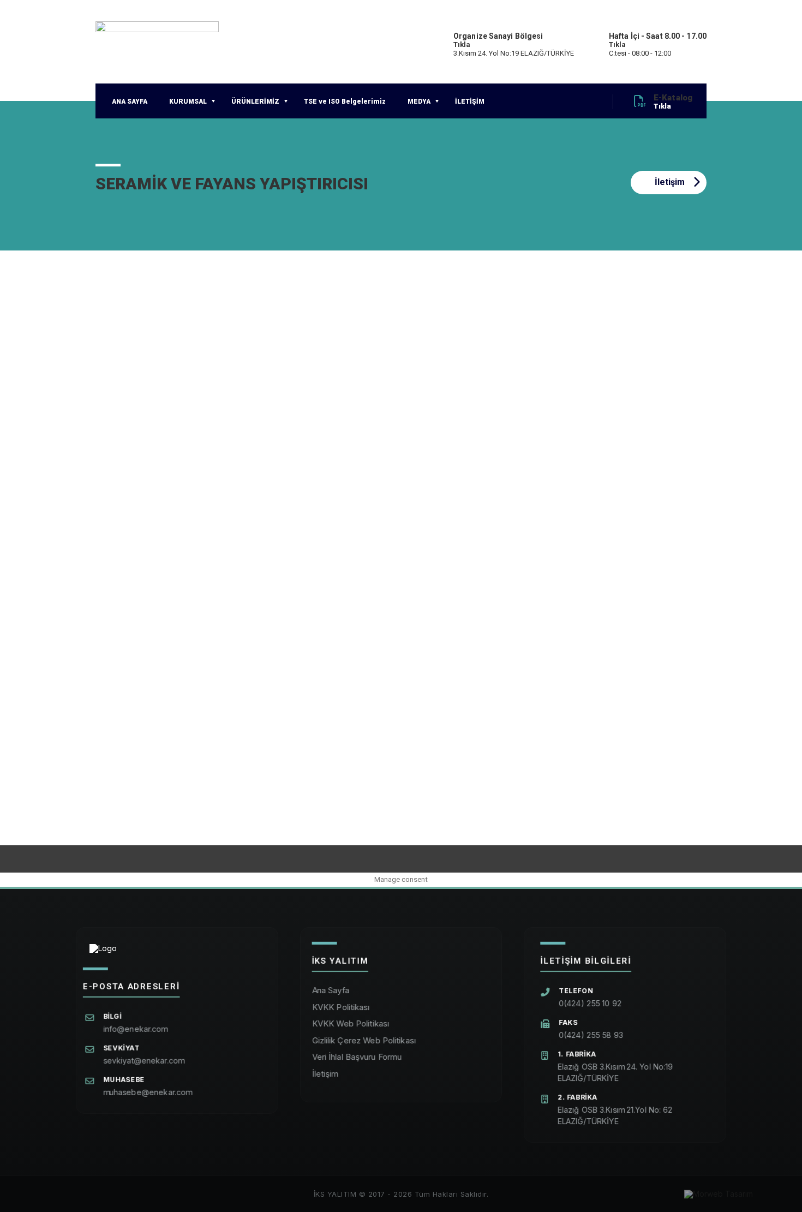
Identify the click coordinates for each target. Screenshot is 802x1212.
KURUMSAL (188, 101)
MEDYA (419, 101)
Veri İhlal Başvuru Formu (357, 1057)
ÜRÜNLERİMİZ (255, 101)
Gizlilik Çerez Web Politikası (364, 1040)
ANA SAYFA (129, 101)
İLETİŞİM (469, 101)
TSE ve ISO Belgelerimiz (345, 101)
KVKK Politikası (341, 1007)
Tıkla (462, 44)
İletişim (670, 182)
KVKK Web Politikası (350, 1023)
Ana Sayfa (330, 990)
